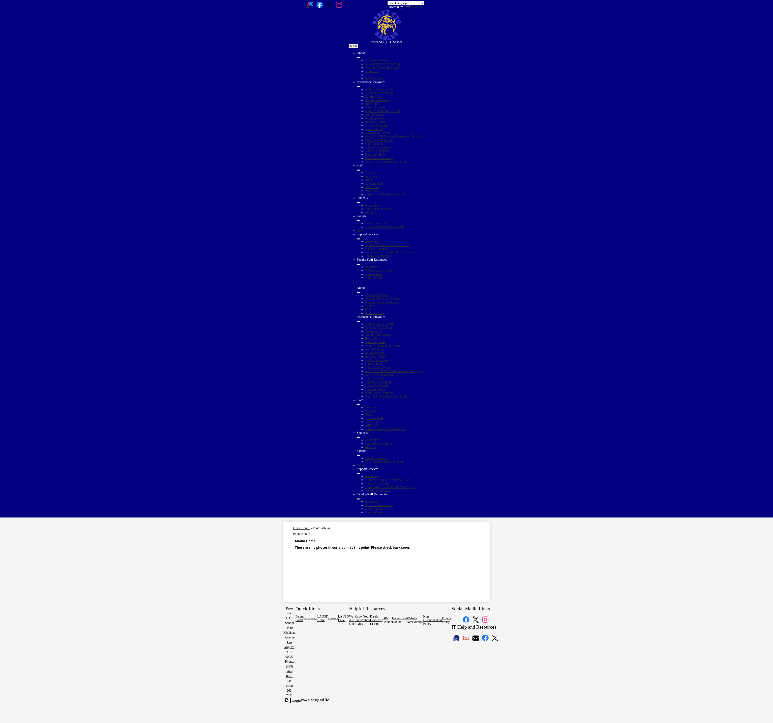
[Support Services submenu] (358, 239)
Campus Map (373, 274)
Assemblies (372, 205)
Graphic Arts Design (378, 100)
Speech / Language (377, 248)
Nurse (368, 180)
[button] (358, 292)
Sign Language (374, 143)
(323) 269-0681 (289, 671)
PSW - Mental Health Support (384, 227)
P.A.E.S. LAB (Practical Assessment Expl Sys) (395, 136)
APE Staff (371, 190)
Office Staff (372, 187)
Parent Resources (376, 223)
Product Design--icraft (379, 89)
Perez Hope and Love (379, 209)
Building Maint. (375, 118)
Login (292, 700)
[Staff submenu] (358, 170)
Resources (371, 267)
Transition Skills (375, 154)
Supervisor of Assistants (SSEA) (385, 194)
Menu (353, 46)
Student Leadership (377, 151)
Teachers (370, 172)
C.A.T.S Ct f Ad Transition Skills (386, 161)
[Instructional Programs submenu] (358, 86)
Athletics (370, 212)
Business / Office (375, 122)
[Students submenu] (358, 202)
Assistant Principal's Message (383, 64)
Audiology (371, 241)
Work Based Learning (379, 158)
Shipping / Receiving (378, 147)
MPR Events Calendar (379, 270)
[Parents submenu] (358, 220)
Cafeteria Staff (374, 183)
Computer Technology (379, 93)
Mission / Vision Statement (382, 67)
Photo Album (373, 277)
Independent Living (377, 132)
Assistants (371, 176)
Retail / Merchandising (379, 140)
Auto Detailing (374, 114)
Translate (417, 6)
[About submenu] (358, 57)
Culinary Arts (373, 96)
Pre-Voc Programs (376, 125)
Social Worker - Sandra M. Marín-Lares (390, 252)
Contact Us (372, 71)
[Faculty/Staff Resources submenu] (358, 264)
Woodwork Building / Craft (382, 111)
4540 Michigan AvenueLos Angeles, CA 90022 (289, 642)
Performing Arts (375, 107)
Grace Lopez (301, 528)
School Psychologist (378, 256)
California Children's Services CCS (387, 245)
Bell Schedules (374, 78)
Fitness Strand (374, 129)
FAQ (368, 74)
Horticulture (372, 103)
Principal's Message (377, 60)
